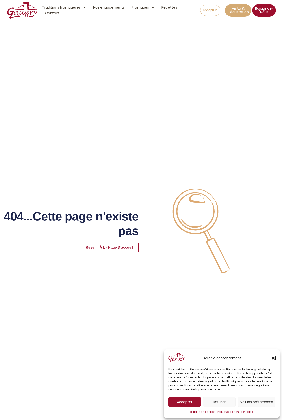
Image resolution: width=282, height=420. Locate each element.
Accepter (184, 401)
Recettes (169, 7)
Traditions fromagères (61, 7)
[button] (273, 358)
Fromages (140, 7)
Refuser (219, 401)
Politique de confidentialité (235, 412)
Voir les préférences (256, 401)
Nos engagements (109, 7)
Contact (52, 13)
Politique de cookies (202, 412)
